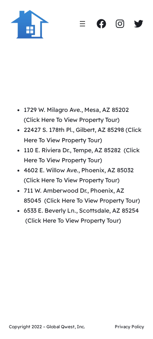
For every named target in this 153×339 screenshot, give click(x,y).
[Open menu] (82, 23)
